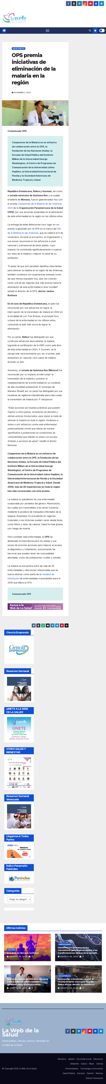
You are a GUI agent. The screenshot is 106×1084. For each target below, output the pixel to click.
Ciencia (11, 976)
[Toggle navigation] (47, 30)
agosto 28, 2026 (19, 956)
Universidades (71, 1068)
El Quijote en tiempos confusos (23, 953)
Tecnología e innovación (91, 1068)
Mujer (91, 1063)
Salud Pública (18, 48)
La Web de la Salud (20, 1032)
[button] (90, 30)
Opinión (90, 1073)
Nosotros (62, 1059)
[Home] (4, 30)
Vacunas (81, 1073)
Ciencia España (65, 944)
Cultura (11, 950)
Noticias (99, 1073)
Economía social (84, 1059)
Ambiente (74, 1063)
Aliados (71, 1059)
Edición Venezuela (94, 1078)
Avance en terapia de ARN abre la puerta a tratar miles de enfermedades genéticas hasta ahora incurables (27, 982)
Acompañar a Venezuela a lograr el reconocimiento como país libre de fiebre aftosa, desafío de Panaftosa (76, 982)
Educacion (98, 1059)
